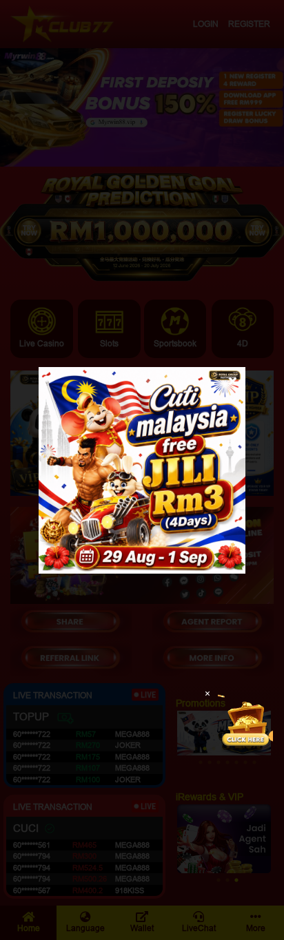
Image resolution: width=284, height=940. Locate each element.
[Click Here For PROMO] (245, 719)
